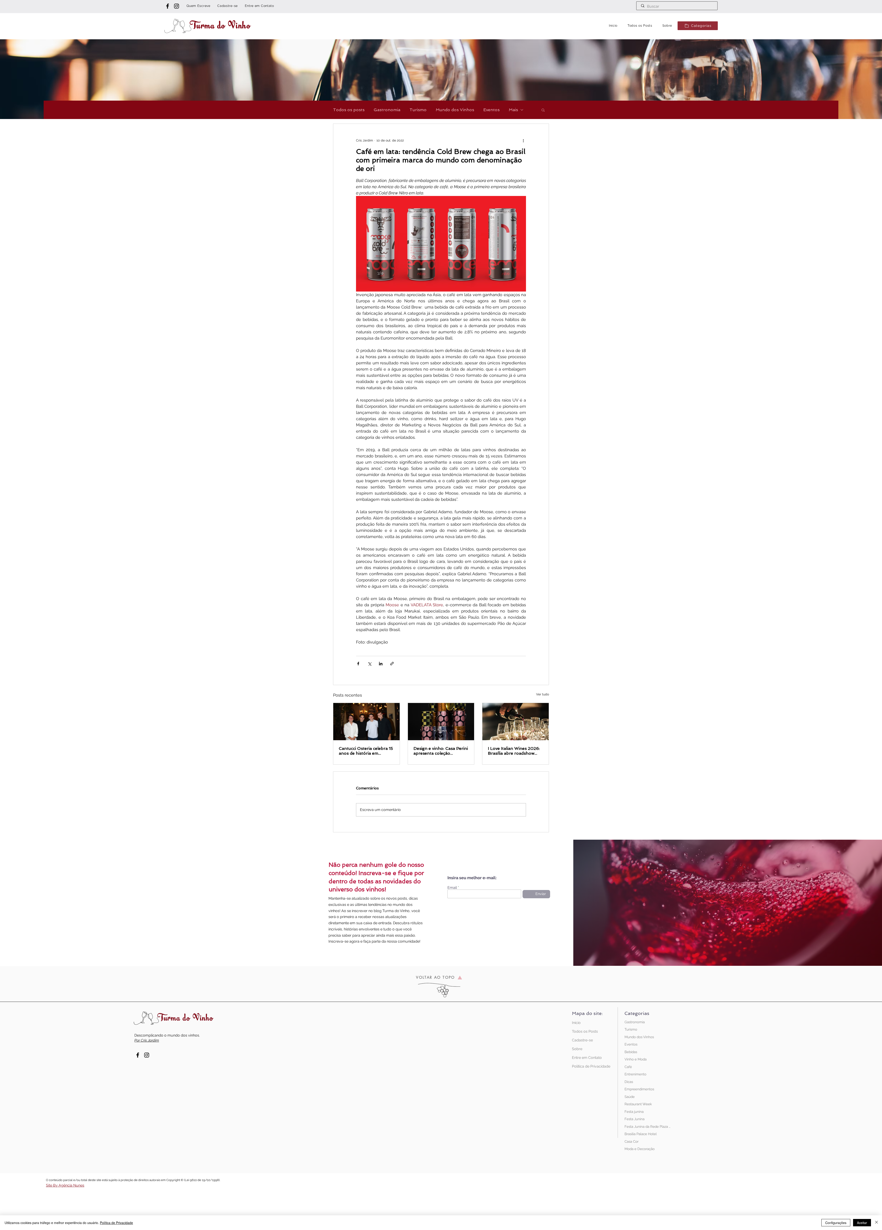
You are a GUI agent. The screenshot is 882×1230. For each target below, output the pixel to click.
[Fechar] (876, 1222)
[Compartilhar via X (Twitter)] (369, 663)
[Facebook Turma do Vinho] (167, 6)
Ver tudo (542, 694)
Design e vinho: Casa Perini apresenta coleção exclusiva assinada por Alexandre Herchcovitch (440, 751)
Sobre (577, 1049)
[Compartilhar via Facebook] (358, 663)
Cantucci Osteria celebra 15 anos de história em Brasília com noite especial (366, 751)
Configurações (835, 1222)
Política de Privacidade (588, 1066)
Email (452, 888)
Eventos (491, 109)
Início (576, 1022)
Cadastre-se (582, 1040)
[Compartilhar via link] (392, 663)
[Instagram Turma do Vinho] (176, 6)
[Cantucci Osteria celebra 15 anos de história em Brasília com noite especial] (366, 721)
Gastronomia (387, 109)
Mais (513, 109)
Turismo (418, 109)
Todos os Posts (585, 1031)
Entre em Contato (587, 1057)
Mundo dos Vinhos (455, 109)
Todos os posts (349, 109)
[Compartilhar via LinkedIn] (381, 663)
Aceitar (862, 1222)
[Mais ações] (523, 140)
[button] (698, 25)
